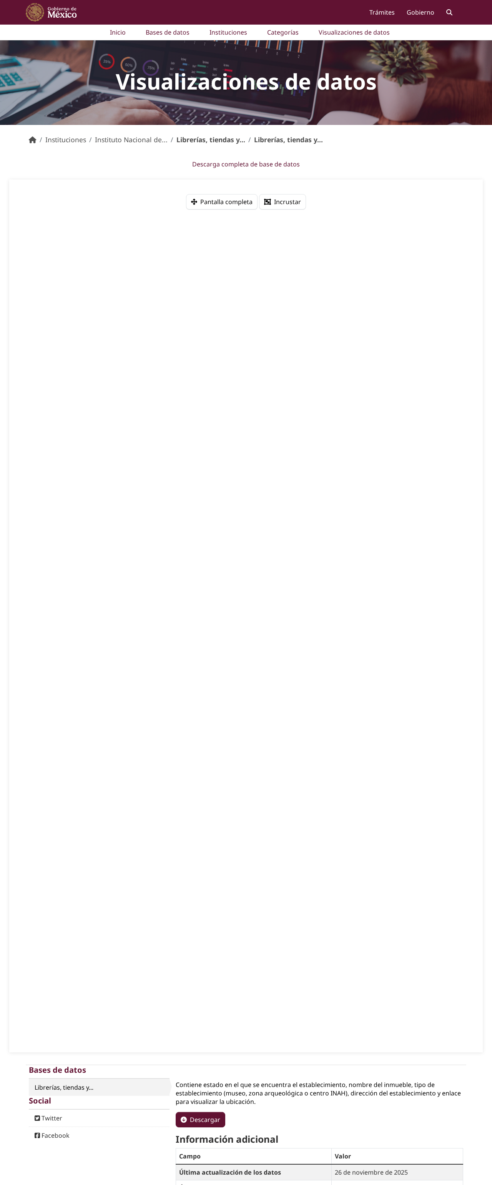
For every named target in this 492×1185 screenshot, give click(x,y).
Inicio (118, 32)
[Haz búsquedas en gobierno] (449, 12)
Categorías (283, 32)
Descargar (205, 1119)
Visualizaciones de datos (354, 32)
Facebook (55, 1135)
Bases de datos (167, 32)
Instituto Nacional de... (131, 139)
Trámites (382, 12)
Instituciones (228, 32)
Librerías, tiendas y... (210, 139)
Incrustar (287, 202)
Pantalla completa (226, 202)
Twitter (51, 1118)
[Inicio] (33, 139)
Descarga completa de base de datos (246, 164)
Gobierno (420, 12)
